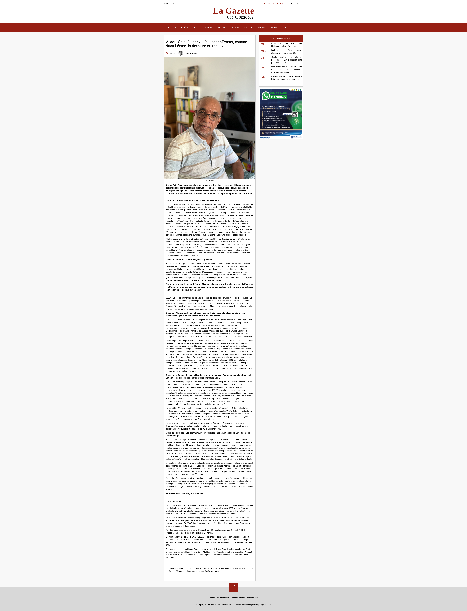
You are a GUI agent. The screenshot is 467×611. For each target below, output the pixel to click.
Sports (248, 27)
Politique (235, 27)
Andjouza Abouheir (190, 53)
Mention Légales (223, 597)
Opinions (260, 27)
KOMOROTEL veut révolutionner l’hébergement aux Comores (286, 44)
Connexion (297, 3)
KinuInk (268, 605)
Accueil (173, 27)
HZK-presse (169, 3)
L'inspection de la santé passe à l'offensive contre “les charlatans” (286, 78)
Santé (195, 27)
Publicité (234, 597)
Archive (242, 597)
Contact (273, 27)
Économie (208, 27)
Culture (221, 27)
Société (184, 27)
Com (284, 27)
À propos (211, 597)
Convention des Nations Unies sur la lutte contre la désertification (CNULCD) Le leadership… (286, 69)
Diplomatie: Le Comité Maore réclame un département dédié (286, 51)
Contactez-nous (252, 597)
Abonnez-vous (283, 3)
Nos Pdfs (271, 3)
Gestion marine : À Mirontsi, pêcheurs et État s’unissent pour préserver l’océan (286, 60)
